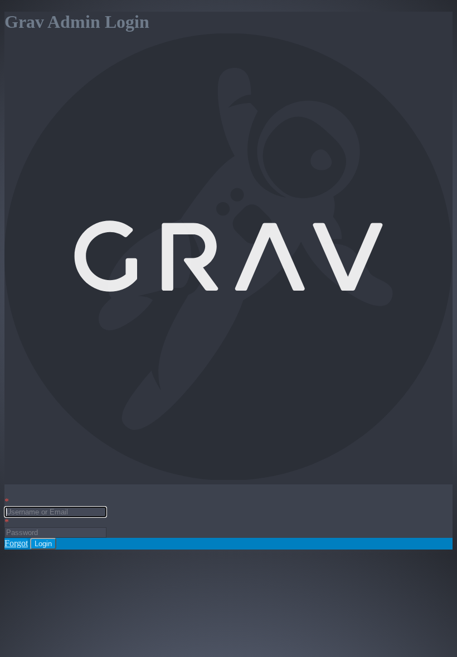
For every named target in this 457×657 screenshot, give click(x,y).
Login (43, 544)
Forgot (16, 543)
